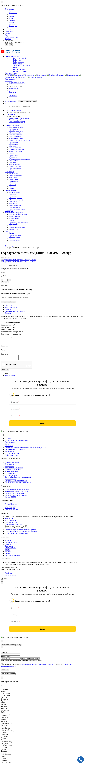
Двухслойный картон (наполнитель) (18, 477)
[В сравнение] (4, 272)
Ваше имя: (4, 346)
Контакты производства (13, 524)
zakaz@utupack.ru (15, 88)
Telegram (8, 39)
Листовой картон (11, 475)
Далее (42, 423)
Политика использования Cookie (16, 440)
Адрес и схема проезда (17, 83)
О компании (9, 9)
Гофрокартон (9, 172)
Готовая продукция (12, 56)
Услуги (7, 550)
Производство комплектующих (16, 495)
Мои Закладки (10, 508)
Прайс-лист (9, 573)
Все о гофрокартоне (12, 453)
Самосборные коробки (13, 469)
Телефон (4, 652)
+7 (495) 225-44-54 (11, 520)
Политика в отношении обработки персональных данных (25, 448)
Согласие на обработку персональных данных (21, 531)
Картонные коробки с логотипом (16, 491)
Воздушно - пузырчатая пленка (16, 481)
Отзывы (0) (9, 309)
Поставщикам (10, 79)
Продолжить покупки (8, 645)
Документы (9, 546)
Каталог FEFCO (10, 497)
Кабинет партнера (11, 455)
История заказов (11, 506)
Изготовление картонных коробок (17, 489)
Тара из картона (10, 246)
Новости (8, 551)
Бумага (7, 231)
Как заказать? (10, 451)
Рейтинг (4, 350)
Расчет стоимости (11, 575)
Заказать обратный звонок (27, 101)
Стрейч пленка (10, 479)
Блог (6, 35)
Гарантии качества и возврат (15, 311)
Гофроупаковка (10, 190)
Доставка (8, 29)
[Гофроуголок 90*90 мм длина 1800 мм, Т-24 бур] (18, 260)
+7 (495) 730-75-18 (11, 101)
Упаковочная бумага (12, 471)
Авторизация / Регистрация (19, 118)
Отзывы (8, 544)
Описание (8, 305)
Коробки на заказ (11, 73)
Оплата (7, 33)
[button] (5, 103)
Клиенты (8, 540)
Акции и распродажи (12, 555)
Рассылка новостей (12, 510)
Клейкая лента (10, 473)
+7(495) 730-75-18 (11, 518)
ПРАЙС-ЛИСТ (10, 548)
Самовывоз (9, 31)
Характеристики (11, 307)
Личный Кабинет (11, 504)
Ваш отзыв (4, 354)
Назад (19, 645)
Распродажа (9, 211)
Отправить (5, 370)
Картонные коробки (12, 125)
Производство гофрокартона (15, 493)
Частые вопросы (11, 542)
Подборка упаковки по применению (18, 482)
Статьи (7, 553)
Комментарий (6, 656)
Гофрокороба (9, 466)
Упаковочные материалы (14, 213)
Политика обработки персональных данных (20, 530)
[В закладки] (1, 272)
